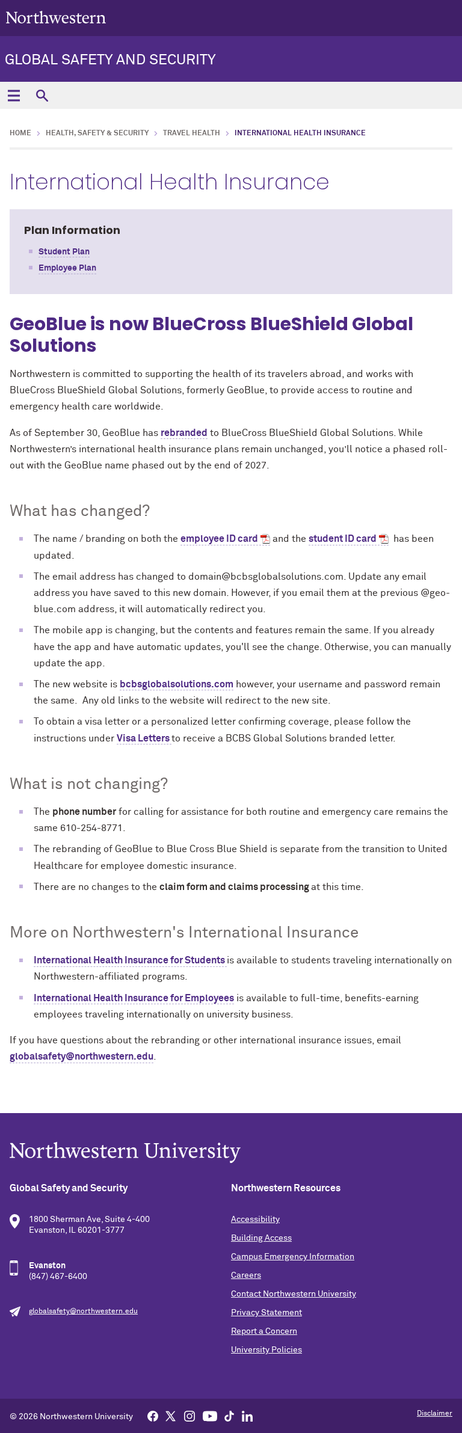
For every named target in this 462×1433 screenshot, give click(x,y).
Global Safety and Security (110, 60)
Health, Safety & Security (97, 133)
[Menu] (13, 95)
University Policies (266, 1350)
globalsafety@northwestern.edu (81, 1056)
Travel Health (191, 133)
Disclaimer (434, 1413)
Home (20, 133)
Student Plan (64, 252)
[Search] (41, 95)
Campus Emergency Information (292, 1257)
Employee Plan (67, 268)
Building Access (261, 1238)
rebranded (184, 433)
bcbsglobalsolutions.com (176, 684)
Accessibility (255, 1219)
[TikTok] (229, 1415)
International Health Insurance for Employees (134, 998)
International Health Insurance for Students (130, 960)
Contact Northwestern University (293, 1294)
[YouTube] (210, 1415)
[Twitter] (170, 1415)
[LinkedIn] (247, 1415)
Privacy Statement (266, 1313)
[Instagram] (189, 1415)
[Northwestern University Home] (56, 17)
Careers (246, 1275)
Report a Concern (264, 1331)
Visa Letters (144, 738)
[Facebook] (152, 1415)
